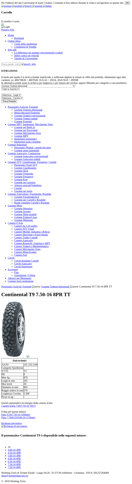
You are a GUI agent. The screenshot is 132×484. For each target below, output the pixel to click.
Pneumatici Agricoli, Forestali (23, 107)
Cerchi (11, 258)
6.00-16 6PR (14, 458)
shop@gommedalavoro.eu (14, 475)
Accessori (13, 269)
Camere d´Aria (15, 223)
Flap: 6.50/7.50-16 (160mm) (15, 414)
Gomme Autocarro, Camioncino (24, 153)
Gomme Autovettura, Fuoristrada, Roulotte (29, 194)
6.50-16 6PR (14, 461)
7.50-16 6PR (14, 464)
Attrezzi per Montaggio (19, 278)
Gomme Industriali (17, 144)
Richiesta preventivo (11, 423)
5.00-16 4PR (14, 455)
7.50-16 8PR (14, 467)
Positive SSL (7, 29)
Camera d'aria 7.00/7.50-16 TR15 (18, 406)
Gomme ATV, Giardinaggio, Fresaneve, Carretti (32, 162)
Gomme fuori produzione (20, 281)
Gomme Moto (15, 205)
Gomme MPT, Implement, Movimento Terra (30, 124)
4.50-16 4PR (14, 452)
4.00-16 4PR (14, 450)
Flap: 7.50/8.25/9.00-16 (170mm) (18, 417)
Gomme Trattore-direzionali (55, 286)
